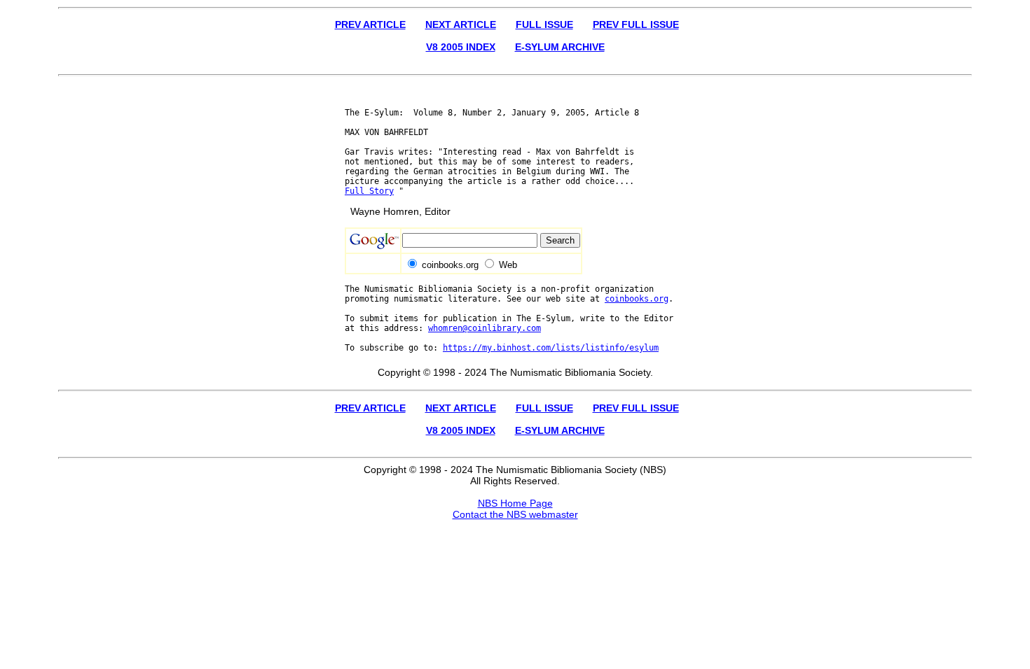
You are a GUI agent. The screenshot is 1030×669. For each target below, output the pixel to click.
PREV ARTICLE (370, 24)
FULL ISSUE (544, 24)
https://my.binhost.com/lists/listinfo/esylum (551, 348)
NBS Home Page (515, 503)
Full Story (369, 191)
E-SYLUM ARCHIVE (560, 46)
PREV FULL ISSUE (636, 24)
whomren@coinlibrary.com (484, 328)
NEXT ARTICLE (460, 24)
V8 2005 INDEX (460, 46)
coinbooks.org (636, 299)
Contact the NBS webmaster (515, 514)
